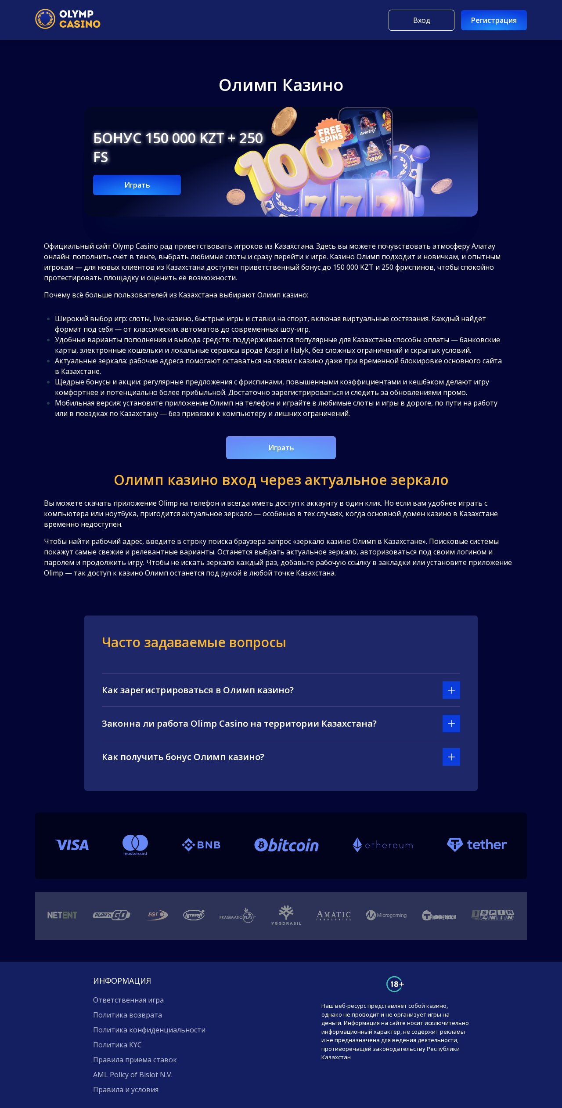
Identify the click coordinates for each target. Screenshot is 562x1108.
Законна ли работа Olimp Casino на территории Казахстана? (239, 723)
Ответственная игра (128, 1000)
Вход (421, 20)
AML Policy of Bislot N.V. (133, 1074)
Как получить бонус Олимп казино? (183, 757)
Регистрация (494, 20)
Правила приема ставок (135, 1060)
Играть (137, 185)
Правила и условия (126, 1089)
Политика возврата (127, 1015)
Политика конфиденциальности (149, 1030)
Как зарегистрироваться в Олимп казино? (198, 690)
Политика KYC (117, 1045)
